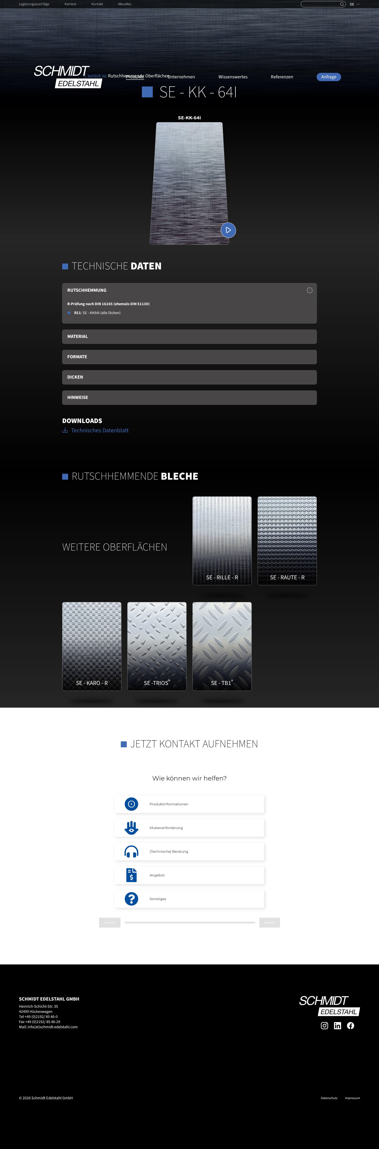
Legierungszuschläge (34, 4)
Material (77, 336)
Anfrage (328, 76)
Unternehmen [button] (181, 76)
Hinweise (77, 397)
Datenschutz (329, 1098)
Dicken (75, 377)
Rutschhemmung (86, 290)
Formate (77, 356)
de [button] (352, 4)
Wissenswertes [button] (233, 76)
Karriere (70, 4)
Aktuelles (124, 4)
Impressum (352, 1098)
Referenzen (282, 76)
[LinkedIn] (337, 1025)
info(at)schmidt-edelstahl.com (53, 1027)
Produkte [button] (135, 76)
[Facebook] (350, 1025)
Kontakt (97, 4)
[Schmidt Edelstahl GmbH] (68, 77)
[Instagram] (324, 1025)
